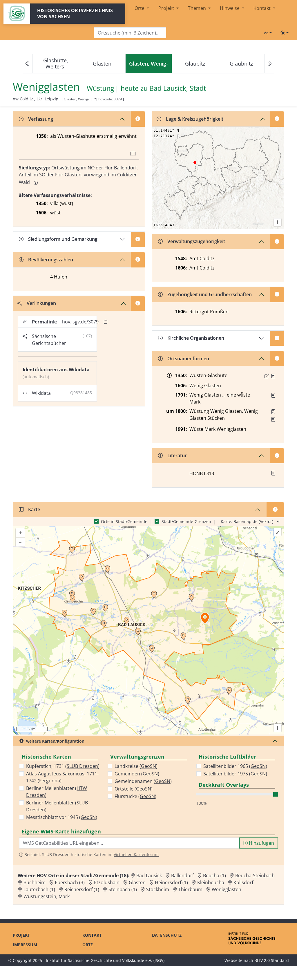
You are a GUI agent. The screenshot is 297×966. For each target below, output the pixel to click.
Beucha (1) (214, 875)
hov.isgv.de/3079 (80, 322)
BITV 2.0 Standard (271, 960)
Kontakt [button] (262, 8)
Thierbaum (190, 889)
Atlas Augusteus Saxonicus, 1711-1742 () (62, 777)
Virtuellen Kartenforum (136, 854)
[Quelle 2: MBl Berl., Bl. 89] (273, 419)
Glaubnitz (241, 63)
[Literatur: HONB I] (273, 473)
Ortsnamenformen (188, 358)
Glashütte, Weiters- (55, 63)
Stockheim (157, 889)
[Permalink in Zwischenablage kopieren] (105, 321)
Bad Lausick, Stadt (177, 88)
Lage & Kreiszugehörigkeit (194, 119)
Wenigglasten (226, 889)
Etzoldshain (106, 882)
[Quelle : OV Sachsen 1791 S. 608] (273, 395)
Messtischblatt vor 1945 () (61, 817)
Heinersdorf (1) (171, 882)
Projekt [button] (166, 8)
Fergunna (49, 780)
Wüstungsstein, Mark (46, 896)
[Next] (269, 63)
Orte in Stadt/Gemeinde (124, 521)
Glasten (102, 63)
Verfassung (40, 119)
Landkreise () (136, 766)
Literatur (177, 455)
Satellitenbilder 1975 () (235, 773)
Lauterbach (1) (39, 889)
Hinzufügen (261, 843)
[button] (273, 376)
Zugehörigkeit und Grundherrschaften (209, 294)
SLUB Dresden (82, 766)
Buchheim (34, 882)
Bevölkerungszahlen (50, 259)
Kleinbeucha (210, 882)
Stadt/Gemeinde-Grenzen (186, 521)
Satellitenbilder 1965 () (235, 766)
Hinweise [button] (230, 8)
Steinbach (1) (122, 889)
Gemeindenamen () (143, 781)
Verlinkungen (41, 303)
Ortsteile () (134, 789)
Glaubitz (195, 63)
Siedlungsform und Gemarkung (62, 239)
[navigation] (148, 63)
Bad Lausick (149, 875)
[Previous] (27, 63)
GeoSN (88, 817)
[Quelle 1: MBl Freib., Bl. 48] (273, 411)
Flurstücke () (135, 796)
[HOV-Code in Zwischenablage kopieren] (95, 99)
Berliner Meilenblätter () (56, 791)
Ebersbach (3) (70, 882)
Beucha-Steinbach (255, 875)
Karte (34, 509)
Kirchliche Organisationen (195, 338)
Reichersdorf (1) (81, 889)
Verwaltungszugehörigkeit (196, 241)
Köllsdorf (243, 882)
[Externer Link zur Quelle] (266, 376)
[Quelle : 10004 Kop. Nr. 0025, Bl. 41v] (273, 376)
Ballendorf (182, 875)
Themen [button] (197, 8)
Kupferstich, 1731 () (62, 766)
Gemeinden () (137, 773)
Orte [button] (140, 8)
